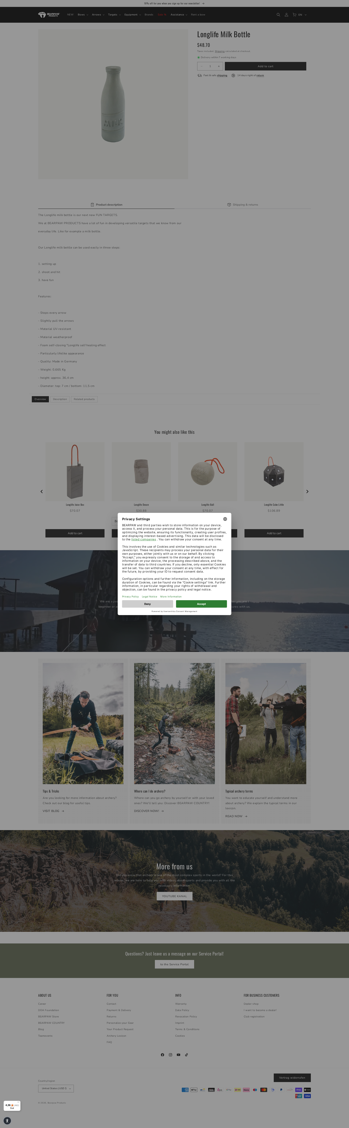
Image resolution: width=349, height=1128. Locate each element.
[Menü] (18, 1103)
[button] (7, 1120)
